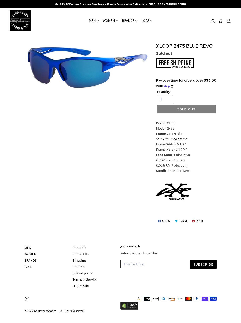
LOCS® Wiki (81, 286)
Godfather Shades (45, 311)
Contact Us (81, 254)
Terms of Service (85, 279)
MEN (93, 20)
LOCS (145, 20)
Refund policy (83, 273)
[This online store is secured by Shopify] (129, 308)
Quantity (163, 91)
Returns (78, 266)
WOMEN (109, 20)
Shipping (79, 260)
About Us (79, 247)
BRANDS (128, 20)
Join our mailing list (130, 246)
